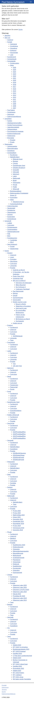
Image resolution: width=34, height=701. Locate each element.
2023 (14, 74)
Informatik (16, 172)
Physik (15, 184)
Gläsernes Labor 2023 (20, 591)
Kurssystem (13, 197)
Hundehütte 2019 (18, 521)
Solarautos (16, 549)
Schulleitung (14, 46)
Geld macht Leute (21, 308)
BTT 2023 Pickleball (19, 651)
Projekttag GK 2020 (19, 596)
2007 (14, 108)
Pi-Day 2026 (17, 511)
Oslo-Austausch (12, 244)
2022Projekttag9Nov (19, 434)
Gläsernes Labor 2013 (20, 600)
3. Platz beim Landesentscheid (22, 655)
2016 (14, 89)
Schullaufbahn (11, 153)
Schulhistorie (11, 112)
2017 (14, 86)
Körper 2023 (17, 517)
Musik (15, 180)
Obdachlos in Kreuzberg (23, 306)
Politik (15, 187)
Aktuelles (7, 35)
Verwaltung (13, 48)
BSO (8, 236)
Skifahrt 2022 (17, 670)
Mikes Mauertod (21, 285)
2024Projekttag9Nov (19, 432)
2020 (14, 80)
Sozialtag (13, 483)
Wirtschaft (16, 189)
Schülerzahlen (14, 63)
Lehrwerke (13, 265)
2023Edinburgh (17, 336)
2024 (14, 72)
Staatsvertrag (14, 248)
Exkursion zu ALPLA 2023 (21, 589)
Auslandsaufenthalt (16, 204)
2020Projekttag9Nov (19, 438)
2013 (14, 95)
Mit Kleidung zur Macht (23, 319)
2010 (14, 101)
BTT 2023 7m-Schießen (20, 647)
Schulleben (8, 118)
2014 (14, 93)
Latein (15, 176)
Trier (14, 363)
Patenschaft (13, 387)
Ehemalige (10, 138)
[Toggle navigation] (30, 1)
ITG (8, 628)
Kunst (9, 391)
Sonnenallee (17, 300)
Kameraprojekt (17, 572)
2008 (14, 106)
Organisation (8, 144)
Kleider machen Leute (20, 302)
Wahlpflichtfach (15, 157)
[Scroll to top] (30, 697)
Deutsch (9, 253)
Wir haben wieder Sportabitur (22, 679)
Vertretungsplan (12, 146)
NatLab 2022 (17, 594)
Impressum (10, 114)
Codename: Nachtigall (23, 289)
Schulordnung (11, 219)
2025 (14, 69)
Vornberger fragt (18, 278)
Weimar (15, 293)
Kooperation (11, 216)
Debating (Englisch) (19, 167)
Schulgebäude (11, 59)
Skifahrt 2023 (17, 658)
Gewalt (15, 295)
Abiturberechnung (18, 202)
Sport (9, 636)
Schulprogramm (12, 227)
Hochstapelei (20, 321)
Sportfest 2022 (17, 666)
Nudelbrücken (17, 566)
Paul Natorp (11, 110)
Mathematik (16, 178)
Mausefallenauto (18, 553)
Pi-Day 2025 (17, 513)
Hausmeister (14, 52)
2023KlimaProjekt (18, 459)
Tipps (12, 340)
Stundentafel (11, 208)
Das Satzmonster (18, 291)
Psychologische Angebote (15, 131)
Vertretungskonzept (13, 231)
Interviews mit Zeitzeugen (23, 283)
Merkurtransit (17, 555)
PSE (8, 233)
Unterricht (13, 255)
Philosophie (16, 182)
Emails (12, 142)
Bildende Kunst (17, 159)
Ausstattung (13, 449)
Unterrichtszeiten (12, 206)
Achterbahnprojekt (18, 557)
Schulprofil (8, 221)
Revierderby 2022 (18, 668)
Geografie (16, 170)
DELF (12, 242)
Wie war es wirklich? (19, 280)
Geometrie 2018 (18, 530)
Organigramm (11, 212)
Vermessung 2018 (18, 528)
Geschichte (10, 423)
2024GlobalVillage (18, 455)
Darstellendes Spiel (19, 165)
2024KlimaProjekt (18, 457)
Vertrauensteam (12, 129)
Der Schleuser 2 (21, 287)
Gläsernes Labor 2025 (20, 585)
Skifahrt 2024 (17, 645)
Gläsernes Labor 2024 (20, 587)
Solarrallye (16, 570)
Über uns (7, 37)
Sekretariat (13, 44)
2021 (14, 78)
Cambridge (13, 240)
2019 (14, 82)
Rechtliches (13, 155)
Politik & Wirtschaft (13, 415)
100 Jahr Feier (17, 366)
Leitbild (9, 223)
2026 (14, 67)
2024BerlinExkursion (19, 453)
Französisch (11, 342)
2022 (14, 76)
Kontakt (9, 42)
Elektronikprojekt (18, 547)
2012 (14, 97)
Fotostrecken (14, 385)
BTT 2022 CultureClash (20, 664)
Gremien (10, 214)
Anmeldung (10, 150)
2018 (14, 84)
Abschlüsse (13, 261)
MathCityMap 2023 (19, 515)
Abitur (12, 65)
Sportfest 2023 (17, 653)
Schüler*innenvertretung (14, 125)
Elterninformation (12, 148)
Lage (11, 54)
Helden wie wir (17, 323)
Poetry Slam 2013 (18, 276)
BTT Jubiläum (17, 675)
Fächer (7, 251)
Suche (20, 29)
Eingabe (12, 140)
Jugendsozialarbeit (13, 127)
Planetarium (16, 560)
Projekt (12, 246)
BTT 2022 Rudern (18, 672)
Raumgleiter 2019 (18, 523)
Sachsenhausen (18, 297)
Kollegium (13, 50)
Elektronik (16, 564)
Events (12, 389)
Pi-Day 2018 (17, 525)
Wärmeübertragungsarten (21, 551)
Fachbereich (14, 327)
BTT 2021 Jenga (18, 677)
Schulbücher (11, 210)
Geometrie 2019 (18, 519)
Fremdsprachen (12, 238)
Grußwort (10, 40)
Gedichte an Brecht (19, 270)
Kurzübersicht (11, 57)
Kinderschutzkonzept (13, 133)
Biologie (15, 161)
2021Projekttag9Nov (19, 436)
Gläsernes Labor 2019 (20, 598)
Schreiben (13, 259)
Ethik (8, 474)
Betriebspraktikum (15, 191)
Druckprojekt (17, 568)
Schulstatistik (11, 61)
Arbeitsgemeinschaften (14, 123)
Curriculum (10, 225)
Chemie (15, 163)
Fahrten (9, 121)
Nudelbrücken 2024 (19, 545)
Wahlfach (13, 538)
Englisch (10, 325)
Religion (10, 487)
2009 (14, 104)
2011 (14, 99)
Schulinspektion (12, 229)
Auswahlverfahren (15, 410)
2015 (14, 91)
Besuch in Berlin (21, 304)
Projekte (12, 268)
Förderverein (11, 135)
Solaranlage (16, 562)
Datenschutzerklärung (14, 116)
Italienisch (16, 174)
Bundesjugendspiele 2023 (21, 649)
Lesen (12, 257)
